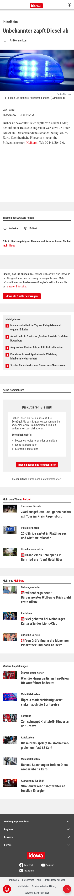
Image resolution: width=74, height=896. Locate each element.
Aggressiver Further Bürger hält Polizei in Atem (36, 347)
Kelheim (32, 142)
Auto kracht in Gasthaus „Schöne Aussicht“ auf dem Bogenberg (39, 338)
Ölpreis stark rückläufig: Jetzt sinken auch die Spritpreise (41, 702)
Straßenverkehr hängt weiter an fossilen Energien (43, 788)
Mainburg (19, 580)
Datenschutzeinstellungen (37, 892)
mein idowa (9, 245)
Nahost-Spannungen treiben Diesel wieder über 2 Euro (45, 767)
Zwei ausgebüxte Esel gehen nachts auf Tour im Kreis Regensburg (46, 514)
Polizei (33, 228)
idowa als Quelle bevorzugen (22, 296)
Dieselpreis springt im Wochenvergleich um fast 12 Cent (45, 745)
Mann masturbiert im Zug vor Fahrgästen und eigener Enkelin (35, 327)
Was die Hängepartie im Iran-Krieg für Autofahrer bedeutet (45, 680)
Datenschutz (28, 880)
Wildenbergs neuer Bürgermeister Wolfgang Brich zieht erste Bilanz (46, 597)
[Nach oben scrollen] (67, 888)
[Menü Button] (5, 4)
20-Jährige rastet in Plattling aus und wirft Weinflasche (44, 535)
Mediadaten (23, 886)
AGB (39, 880)
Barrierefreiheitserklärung (44, 886)
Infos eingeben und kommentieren (37, 464)
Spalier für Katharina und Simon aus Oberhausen (37, 365)
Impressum (14, 880)
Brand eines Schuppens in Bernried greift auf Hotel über (41, 557)
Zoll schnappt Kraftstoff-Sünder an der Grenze (45, 723)
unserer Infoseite (16, 286)
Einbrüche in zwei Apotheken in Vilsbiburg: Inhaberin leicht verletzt (34, 356)
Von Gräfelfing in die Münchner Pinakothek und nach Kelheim (45, 642)
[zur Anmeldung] (69, 4)
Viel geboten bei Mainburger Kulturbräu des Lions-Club (43, 621)
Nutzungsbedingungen (54, 880)
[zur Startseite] (37, 854)
